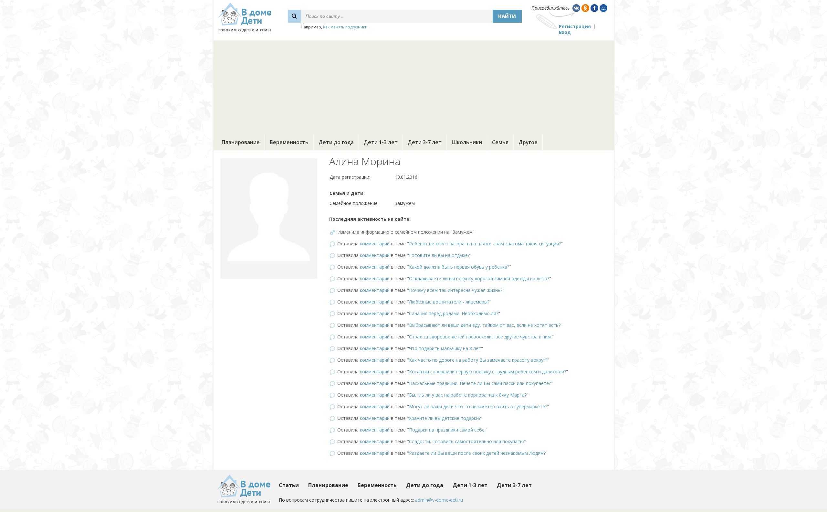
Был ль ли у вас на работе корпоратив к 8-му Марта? (468, 395)
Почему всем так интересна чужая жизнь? (455, 290)
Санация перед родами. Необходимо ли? (453, 313)
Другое (528, 142)
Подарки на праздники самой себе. (447, 430)
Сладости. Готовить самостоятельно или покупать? (467, 441)
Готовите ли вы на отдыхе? (439, 255)
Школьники (467, 142)
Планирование (241, 142)
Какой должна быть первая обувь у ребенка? (459, 267)
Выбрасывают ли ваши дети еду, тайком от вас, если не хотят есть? (484, 325)
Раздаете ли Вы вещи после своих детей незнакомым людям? (477, 453)
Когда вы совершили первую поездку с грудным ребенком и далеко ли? (487, 371)
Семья (500, 142)
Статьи (289, 485)
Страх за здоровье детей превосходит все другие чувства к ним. (480, 337)
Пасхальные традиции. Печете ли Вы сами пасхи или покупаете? (480, 383)
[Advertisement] (413, 85)
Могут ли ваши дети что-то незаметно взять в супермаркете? (478, 406)
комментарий (375, 243)
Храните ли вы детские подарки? (445, 418)
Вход (565, 32)
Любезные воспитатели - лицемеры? (449, 302)
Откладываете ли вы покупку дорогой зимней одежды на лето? (479, 278)
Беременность (289, 142)
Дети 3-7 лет (425, 142)
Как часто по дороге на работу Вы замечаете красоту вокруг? (478, 360)
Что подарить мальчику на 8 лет (445, 348)
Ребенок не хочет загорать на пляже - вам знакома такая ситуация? (485, 243)
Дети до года (336, 142)
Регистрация (575, 26)
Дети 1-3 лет (381, 142)
